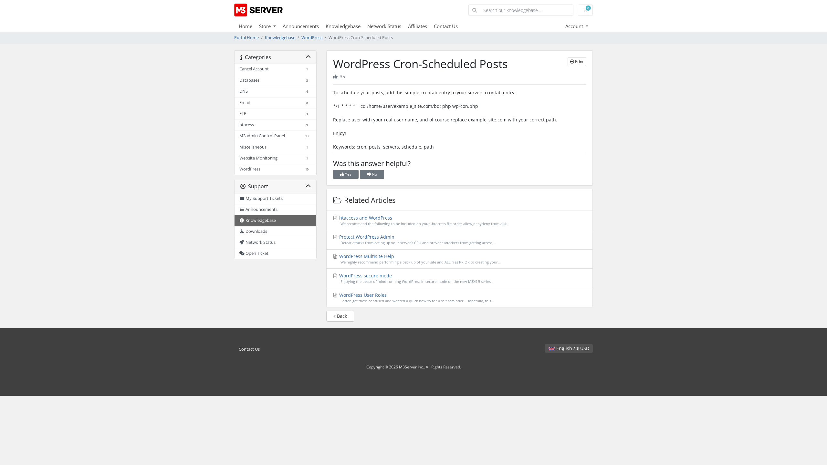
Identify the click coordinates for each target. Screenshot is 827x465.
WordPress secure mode (416, 278)
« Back (340, 316)
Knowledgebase (343, 26)
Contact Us (446, 26)
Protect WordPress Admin (416, 239)
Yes (347, 174)
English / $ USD (572, 348)
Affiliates (417, 26)
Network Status (384, 26)
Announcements (301, 26)
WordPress (311, 37)
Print (578, 61)
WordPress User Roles (416, 297)
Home (245, 26)
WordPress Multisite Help (419, 258)
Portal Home (246, 37)
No (374, 174)
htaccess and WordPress (423, 220)
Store (265, 26)
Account (574, 26)
